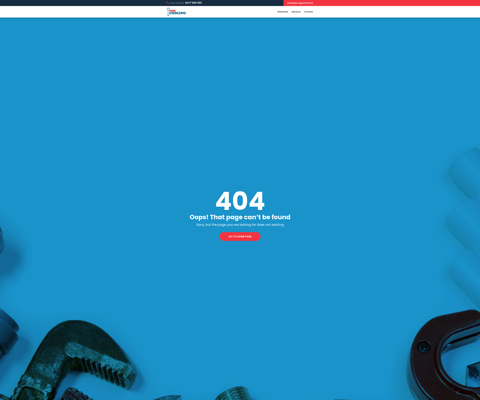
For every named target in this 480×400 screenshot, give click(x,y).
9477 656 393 (193, 3)
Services (296, 11)
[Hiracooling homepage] (176, 12)
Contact (308, 11)
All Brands (282, 11)
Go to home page (240, 236)
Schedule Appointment (300, 3)
